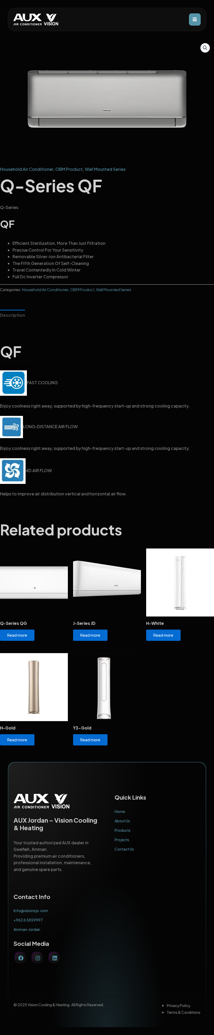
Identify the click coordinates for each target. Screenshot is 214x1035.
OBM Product (69, 169)
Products (122, 830)
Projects (122, 839)
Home (120, 811)
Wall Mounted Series (105, 169)
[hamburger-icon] (195, 19)
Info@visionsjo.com (31, 910)
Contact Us (124, 849)
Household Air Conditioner (26, 169)
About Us (122, 820)
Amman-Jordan (27, 929)
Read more (17, 635)
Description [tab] (12, 315)
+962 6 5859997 (28, 920)
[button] (205, 48)
